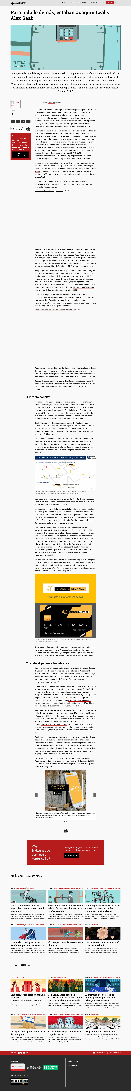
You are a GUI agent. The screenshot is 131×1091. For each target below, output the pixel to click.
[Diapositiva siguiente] (94, 795)
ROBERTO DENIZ (20, 888)
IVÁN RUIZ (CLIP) (104, 977)
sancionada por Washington (83, 287)
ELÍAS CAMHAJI (29, 888)
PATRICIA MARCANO (29, 1014)
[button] (65, 795)
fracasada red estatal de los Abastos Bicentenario (64, 419)
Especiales (82, 3)
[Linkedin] (28, 121)
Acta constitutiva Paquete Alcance (44, 191)
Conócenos (93, 3)
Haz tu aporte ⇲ (21, 155)
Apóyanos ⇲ (71, 855)
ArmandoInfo (59, 191)
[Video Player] (66, 47)
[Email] (23, 121)
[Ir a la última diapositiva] (36, 795)
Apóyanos (110, 3)
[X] (13, 121)
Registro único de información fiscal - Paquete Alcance (50, 309)
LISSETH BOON (20, 1014)
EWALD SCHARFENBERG (68, 888)
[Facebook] (18, 121)
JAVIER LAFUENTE (39, 925)
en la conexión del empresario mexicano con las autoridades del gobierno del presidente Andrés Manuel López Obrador (65, 703)
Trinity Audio (51, 102)
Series (73, 3)
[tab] (64, 821)
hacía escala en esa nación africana (54, 724)
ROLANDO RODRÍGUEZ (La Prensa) (118, 977)
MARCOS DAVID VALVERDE (60, 977)
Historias (64, 3)
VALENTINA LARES (70, 1014)
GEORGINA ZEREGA (81, 888)
